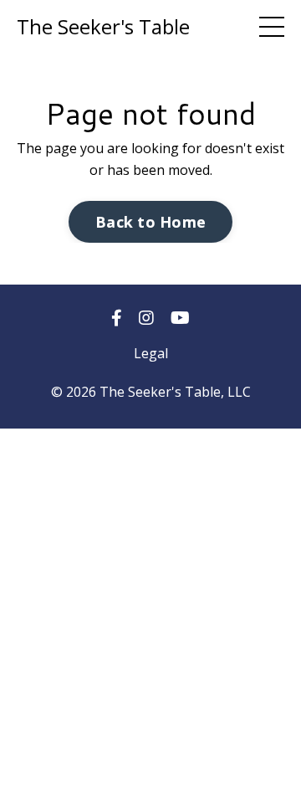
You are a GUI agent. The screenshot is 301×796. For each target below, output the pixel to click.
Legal (151, 353)
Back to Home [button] (150, 222)
